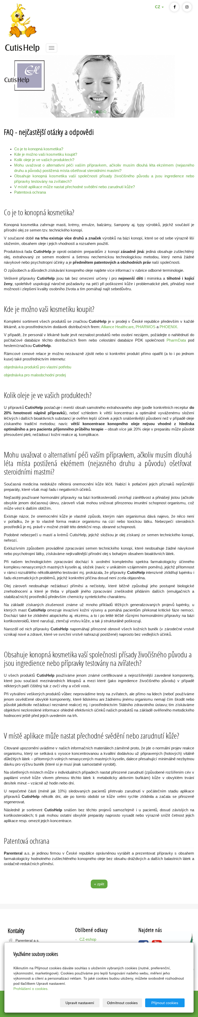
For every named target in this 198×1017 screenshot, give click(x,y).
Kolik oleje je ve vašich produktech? (44, 160)
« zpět (99, 884)
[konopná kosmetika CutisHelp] (22, 47)
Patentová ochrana (30, 192)
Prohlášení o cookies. (30, 989)
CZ (158, 7)
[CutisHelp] (99, 86)
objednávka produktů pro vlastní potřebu (37, 367)
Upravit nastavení (79, 1003)
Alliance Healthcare (117, 327)
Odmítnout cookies (122, 1003)
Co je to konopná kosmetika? (38, 149)
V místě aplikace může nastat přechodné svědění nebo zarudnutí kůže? (74, 187)
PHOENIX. (169, 327)
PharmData (176, 340)
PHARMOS (146, 327)
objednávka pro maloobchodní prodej (35, 375)
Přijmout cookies (164, 1003)
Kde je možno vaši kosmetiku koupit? (45, 154)
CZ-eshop (87, 939)
